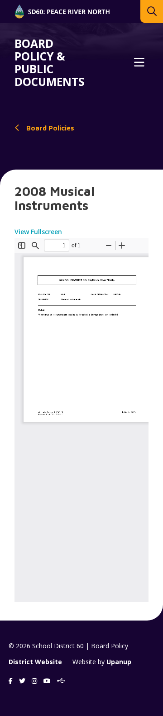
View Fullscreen (38, 231)
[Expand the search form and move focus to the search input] (151, 11)
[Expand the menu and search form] (139, 62)
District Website (35, 661)
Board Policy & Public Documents (49, 62)
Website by (101, 661)
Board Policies (50, 128)
